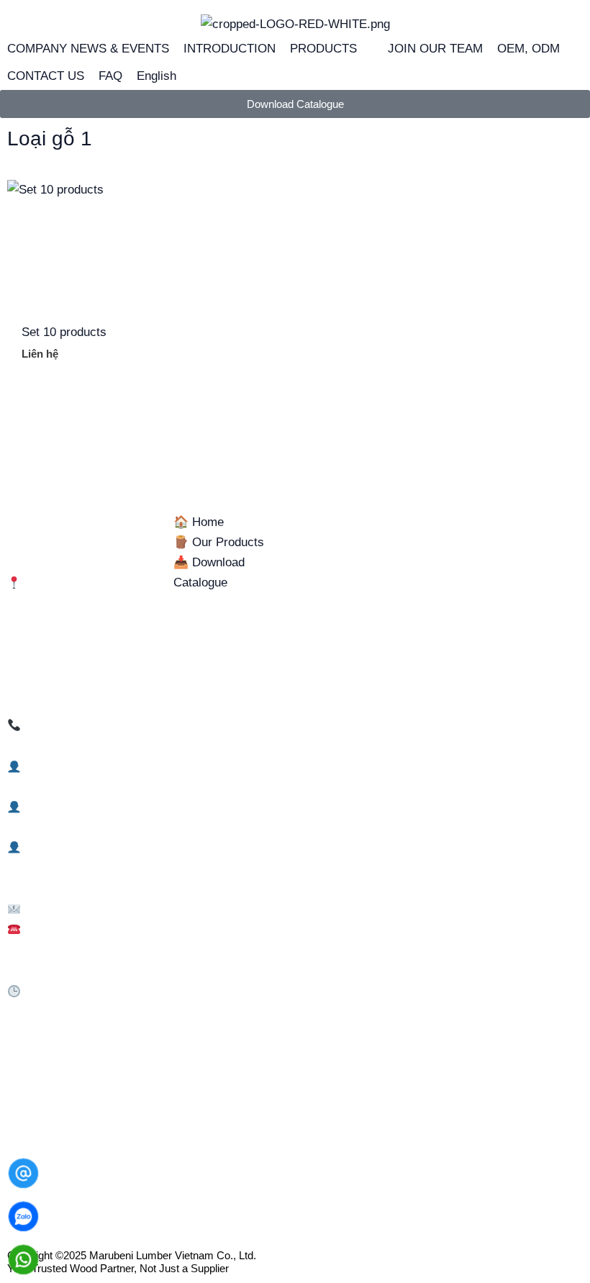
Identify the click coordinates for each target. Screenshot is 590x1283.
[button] (332, 49)
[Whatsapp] (23, 1259)
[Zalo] (23, 1216)
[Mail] (23, 1173)
